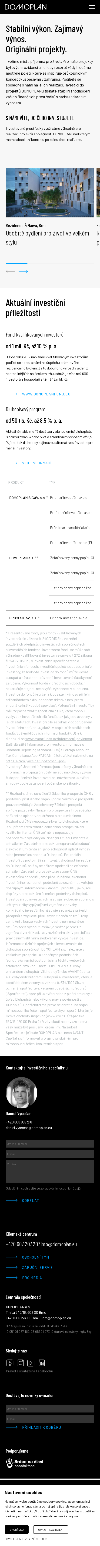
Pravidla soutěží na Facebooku (29, 1371)
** (23, 558)
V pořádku (17, 1529)
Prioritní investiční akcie (68, 497)
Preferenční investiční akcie (71, 512)
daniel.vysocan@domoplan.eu (29, 1127)
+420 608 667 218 (19, 1122)
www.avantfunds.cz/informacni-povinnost (58, 738)
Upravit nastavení (50, 1529)
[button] (10, 271)
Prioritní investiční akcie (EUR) (73, 542)
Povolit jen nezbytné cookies (26, 1538)
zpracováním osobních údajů (60, 1188)
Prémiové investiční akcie (70, 527)
